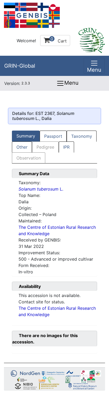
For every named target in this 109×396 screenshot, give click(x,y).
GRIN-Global (19, 66)
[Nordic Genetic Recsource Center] (32, 15)
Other (22, 147)
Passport (53, 136)
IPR (66, 147)
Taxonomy (81, 136)
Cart (59, 40)
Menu (71, 83)
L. (41, 189)
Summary (25, 136)
